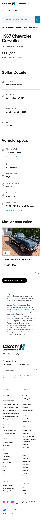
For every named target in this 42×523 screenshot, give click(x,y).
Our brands (26, 464)
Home (24, 455)
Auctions (5, 453)
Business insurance (9, 427)
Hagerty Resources (9, 488)
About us (25, 458)
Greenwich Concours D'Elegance (29, 440)
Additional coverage (9, 433)
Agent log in (6, 445)
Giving (24, 479)
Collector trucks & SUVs (10, 410)
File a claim (6, 396)
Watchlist (18, 11)
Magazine (25, 407)
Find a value (7, 11)
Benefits (25, 401)
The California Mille (28, 436)
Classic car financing (9, 430)
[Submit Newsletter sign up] (36, 370)
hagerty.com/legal (13, 316)
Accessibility (25, 510)
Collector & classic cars (10, 407)
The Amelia (26, 433)
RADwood (25, 447)
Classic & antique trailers (11, 413)
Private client (7, 425)
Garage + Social (8, 485)
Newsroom (25, 470)
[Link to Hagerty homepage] (14, 347)
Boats (4, 422)
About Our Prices (13, 298)
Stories (5, 473)
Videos (5, 471)
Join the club (26, 393)
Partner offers (26, 404)
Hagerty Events (27, 430)
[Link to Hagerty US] (4, 502)
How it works (7, 462)
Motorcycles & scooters (10, 416)
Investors (25, 476)
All (3, 476)
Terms (24, 493)
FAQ (23, 487)
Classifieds (6, 456)
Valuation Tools (23, 3)
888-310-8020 (26, 422)
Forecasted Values (20, 309)
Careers (25, 467)
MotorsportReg (7, 491)
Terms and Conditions (20, 377)
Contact (24, 473)
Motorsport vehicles (9, 419)
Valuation (25, 396)
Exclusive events (27, 410)
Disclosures (6, 513)
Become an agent (8, 442)
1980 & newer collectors (10, 404)
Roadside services (28, 419)
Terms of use (22, 513)
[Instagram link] (13, 353)
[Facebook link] (4, 353)
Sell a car (6, 459)
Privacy (24, 490)
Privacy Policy (7, 377)
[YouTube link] (17, 353)
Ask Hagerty (26, 399)
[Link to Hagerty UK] (12, 502)
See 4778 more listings (13, 280)
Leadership (26, 461)
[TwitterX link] (8, 353)
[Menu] (38, 3)
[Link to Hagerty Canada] (8, 502)
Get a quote (6, 393)
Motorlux (25, 444)
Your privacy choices (13, 510)
